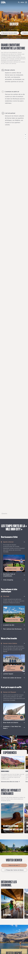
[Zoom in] (25, 135)
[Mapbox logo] (4, 513)
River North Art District (10, 722)
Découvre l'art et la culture (11, 33)
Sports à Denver (8, 542)
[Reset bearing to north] (25, 138)
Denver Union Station (10, 643)
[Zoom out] (25, 137)
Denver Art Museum (9, 692)
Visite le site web (13, 865)
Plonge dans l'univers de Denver (15, 870)
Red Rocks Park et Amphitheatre (9, 575)
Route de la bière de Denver (12, 678)
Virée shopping (8, 580)
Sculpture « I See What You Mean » (12, 727)
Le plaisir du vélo (8, 625)
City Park (6, 596)
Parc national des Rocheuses (12, 629)
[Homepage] (3, 3)
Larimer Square (8, 674)
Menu (22, 2)
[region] (14, 324)
